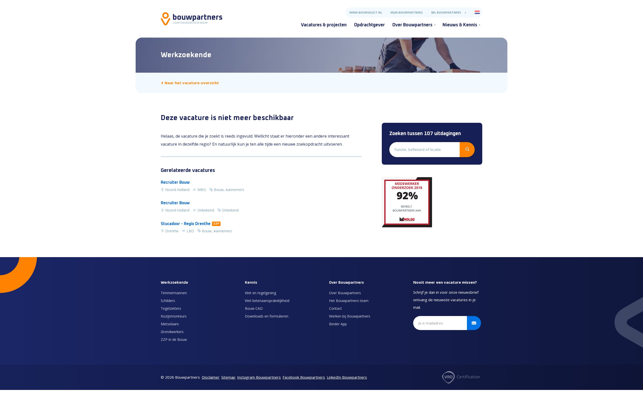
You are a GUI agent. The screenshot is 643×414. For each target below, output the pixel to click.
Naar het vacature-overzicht (192, 82)
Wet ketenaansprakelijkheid (267, 300)
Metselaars (170, 324)
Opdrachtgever (369, 25)
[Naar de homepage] (191, 19)
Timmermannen (174, 292)
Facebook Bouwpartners (304, 377)
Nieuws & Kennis (460, 25)
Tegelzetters (171, 308)
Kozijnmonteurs (174, 316)
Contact (335, 308)
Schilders (168, 300)
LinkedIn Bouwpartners (347, 377)
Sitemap (228, 377)
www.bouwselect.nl (365, 12)
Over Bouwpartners (412, 25)
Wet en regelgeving (260, 292)
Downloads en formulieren (266, 316)
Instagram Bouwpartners (259, 377)
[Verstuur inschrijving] (474, 323)
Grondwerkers (172, 331)
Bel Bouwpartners (446, 12)
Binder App (338, 324)
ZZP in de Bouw (174, 339)
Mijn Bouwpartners (407, 12)
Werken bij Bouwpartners (349, 316)
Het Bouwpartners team (348, 300)
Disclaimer (211, 377)
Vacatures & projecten (324, 25)
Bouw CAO (254, 308)
